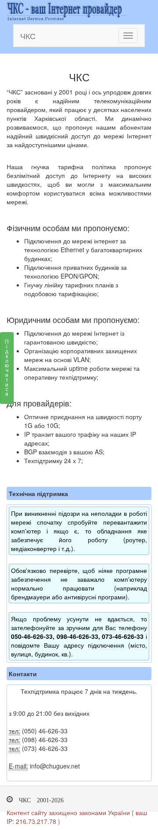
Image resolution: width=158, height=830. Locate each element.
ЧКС (28, 35)
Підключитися (7, 367)
